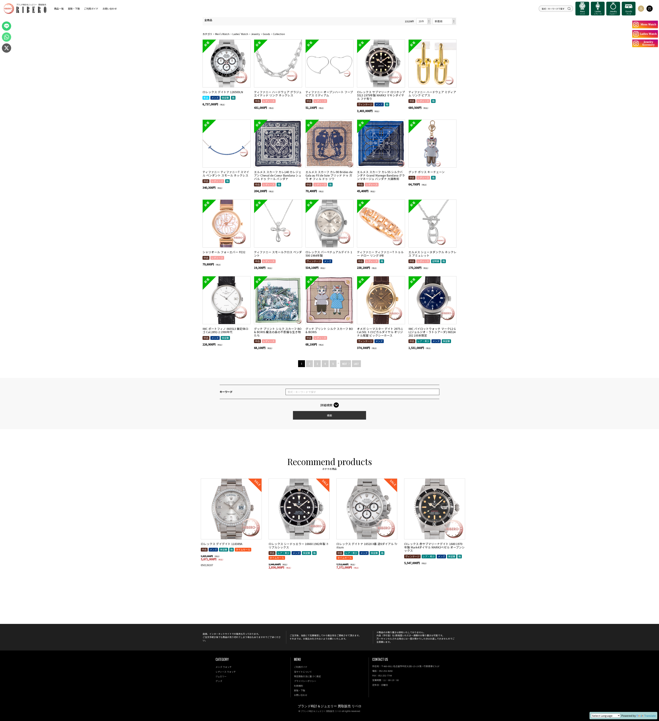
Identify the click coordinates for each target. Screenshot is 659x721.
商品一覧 (59, 8)
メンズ (215, 97)
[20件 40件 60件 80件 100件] (424, 21)
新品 (206, 97)
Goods (266, 34)
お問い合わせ (109, 8)
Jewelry (255, 34)
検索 (329, 415)
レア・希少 (423, 341)
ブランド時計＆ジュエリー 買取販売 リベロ (329, 706)
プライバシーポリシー (305, 681)
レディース (269, 101)
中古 (257, 101)
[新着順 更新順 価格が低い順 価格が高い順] (444, 21)
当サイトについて (303, 671)
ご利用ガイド (91, 8)
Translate (650, 715)
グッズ (219, 681)
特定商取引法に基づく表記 (307, 676)
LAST (356, 364)
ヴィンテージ (365, 104)
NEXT (344, 364)
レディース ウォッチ (226, 671)
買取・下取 (74, 8)
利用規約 (298, 685)
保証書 (225, 97)
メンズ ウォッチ (224, 667)
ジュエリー (221, 676)
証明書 (435, 261)
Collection (279, 34)
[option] (231, 524)
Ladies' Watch (240, 34)
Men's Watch (222, 34)
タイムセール (243, 549)
